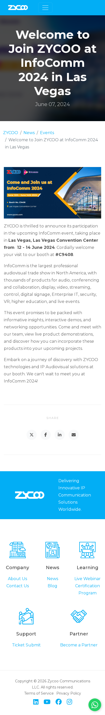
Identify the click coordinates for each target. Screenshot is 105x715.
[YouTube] (47, 701)
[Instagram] (69, 701)
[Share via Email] (74, 435)
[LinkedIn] (36, 701)
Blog (52, 585)
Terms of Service (39, 693)
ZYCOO (10, 132)
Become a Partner (79, 645)
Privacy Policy (68, 693)
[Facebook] (58, 701)
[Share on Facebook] (46, 435)
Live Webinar (87, 578)
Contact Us (17, 585)
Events (47, 132)
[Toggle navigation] (45, 8)
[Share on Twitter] (32, 435)
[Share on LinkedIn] (60, 435)
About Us (17, 578)
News (29, 132)
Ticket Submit (26, 645)
